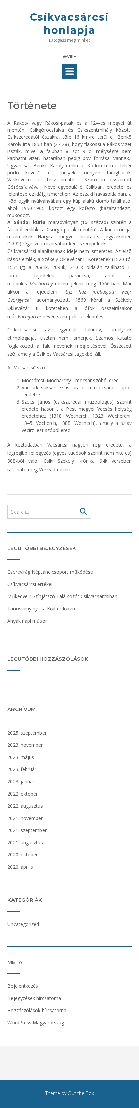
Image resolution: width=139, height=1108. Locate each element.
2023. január (20, 781)
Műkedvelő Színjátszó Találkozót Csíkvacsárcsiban (62, 596)
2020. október (22, 854)
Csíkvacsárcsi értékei (29, 584)
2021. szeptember (27, 830)
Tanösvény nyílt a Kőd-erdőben (41, 608)
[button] (69, 71)
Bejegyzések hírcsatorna (34, 998)
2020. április (20, 867)
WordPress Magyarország (35, 1022)
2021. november (25, 818)
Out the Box (81, 1093)
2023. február (21, 769)
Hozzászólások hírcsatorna (36, 1010)
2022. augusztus (25, 806)
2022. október (22, 793)
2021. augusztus (25, 842)
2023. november (25, 745)
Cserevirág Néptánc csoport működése (50, 572)
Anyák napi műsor (27, 620)
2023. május (20, 757)
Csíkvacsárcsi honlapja (69, 24)
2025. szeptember (27, 733)
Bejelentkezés (22, 986)
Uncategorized (23, 924)
